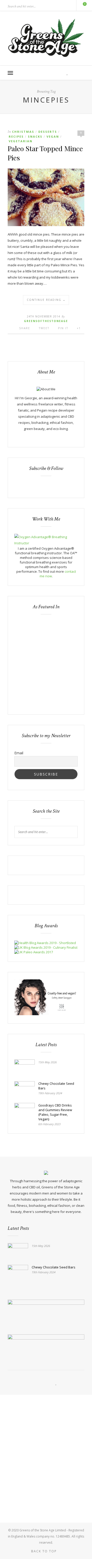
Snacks (35, 136)
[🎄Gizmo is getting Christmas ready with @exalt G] (46, 1498)
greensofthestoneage (46, 321)
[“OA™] (46, 543)
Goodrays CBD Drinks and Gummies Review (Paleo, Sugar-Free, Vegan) (55, 1112)
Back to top (44, 1551)
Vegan (53, 136)
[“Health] (45, 947)
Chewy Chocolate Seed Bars (56, 1085)
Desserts (47, 132)
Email (18, 752)
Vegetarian (20, 141)
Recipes (16, 136)
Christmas (23, 132)
